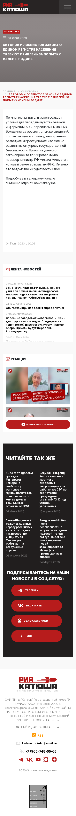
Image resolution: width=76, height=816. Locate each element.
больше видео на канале (40, 424)
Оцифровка (11, 31)
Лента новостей (26, 269)
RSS (40, 735)
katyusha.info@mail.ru (39, 743)
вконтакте (34, 605)
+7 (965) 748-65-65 (41, 751)
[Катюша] (15, 7)
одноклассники (36, 621)
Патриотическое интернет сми (38, 691)
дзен (30, 636)
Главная (9, 91)
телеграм (32, 590)
